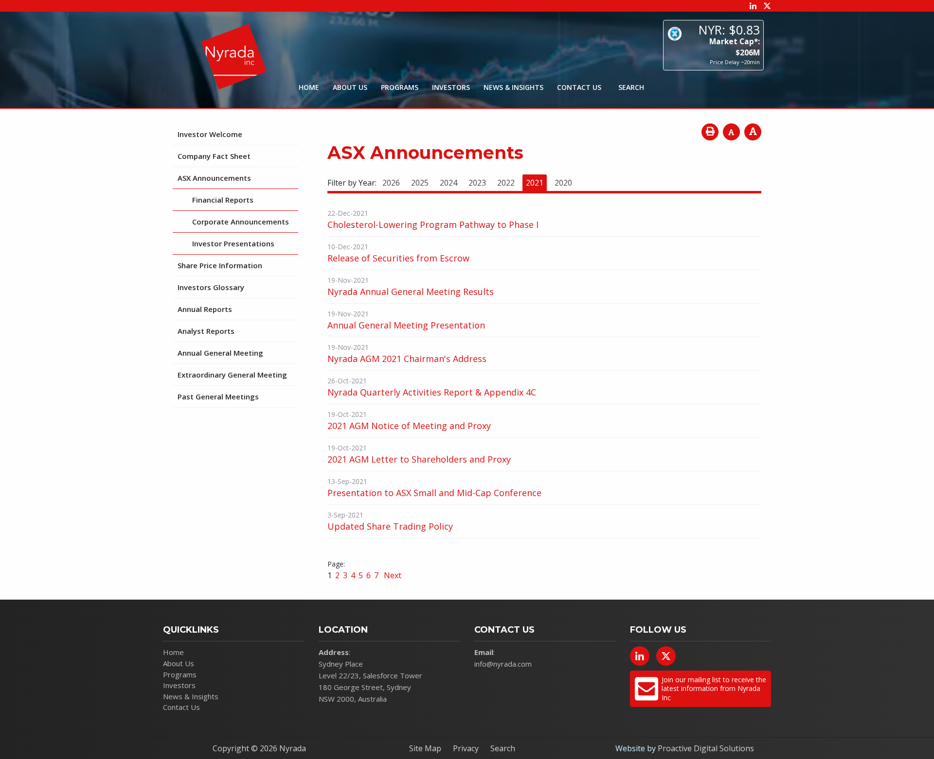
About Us (350, 87)
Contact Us (579, 87)
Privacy (466, 748)
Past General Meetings (218, 396)
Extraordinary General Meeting (232, 375)
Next (391, 575)
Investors (451, 87)
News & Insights (513, 87)
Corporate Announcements (240, 221)
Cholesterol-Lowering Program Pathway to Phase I (433, 224)
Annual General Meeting (220, 353)
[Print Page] (709, 131)
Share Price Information (220, 265)
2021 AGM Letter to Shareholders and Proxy (419, 459)
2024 (448, 182)
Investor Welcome (210, 134)
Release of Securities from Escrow (398, 258)
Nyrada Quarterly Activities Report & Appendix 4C (431, 392)
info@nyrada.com (503, 664)
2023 (477, 182)
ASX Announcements (214, 178)
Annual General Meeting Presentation (406, 325)
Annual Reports (205, 309)
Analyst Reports (206, 331)
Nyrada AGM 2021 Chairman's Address (406, 358)
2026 (391, 182)
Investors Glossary (211, 287)
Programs (399, 87)
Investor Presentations (233, 243)
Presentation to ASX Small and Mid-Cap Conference (434, 493)
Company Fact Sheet (214, 156)
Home (309, 87)
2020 (563, 182)
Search (502, 748)
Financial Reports (222, 200)
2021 (534, 182)
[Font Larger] (752, 131)
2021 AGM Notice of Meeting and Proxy (409, 425)
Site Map (425, 748)
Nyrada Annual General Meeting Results (410, 291)
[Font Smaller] (731, 131)
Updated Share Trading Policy (390, 526)
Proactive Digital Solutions (706, 748)
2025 (420, 182)
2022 (506, 182)
